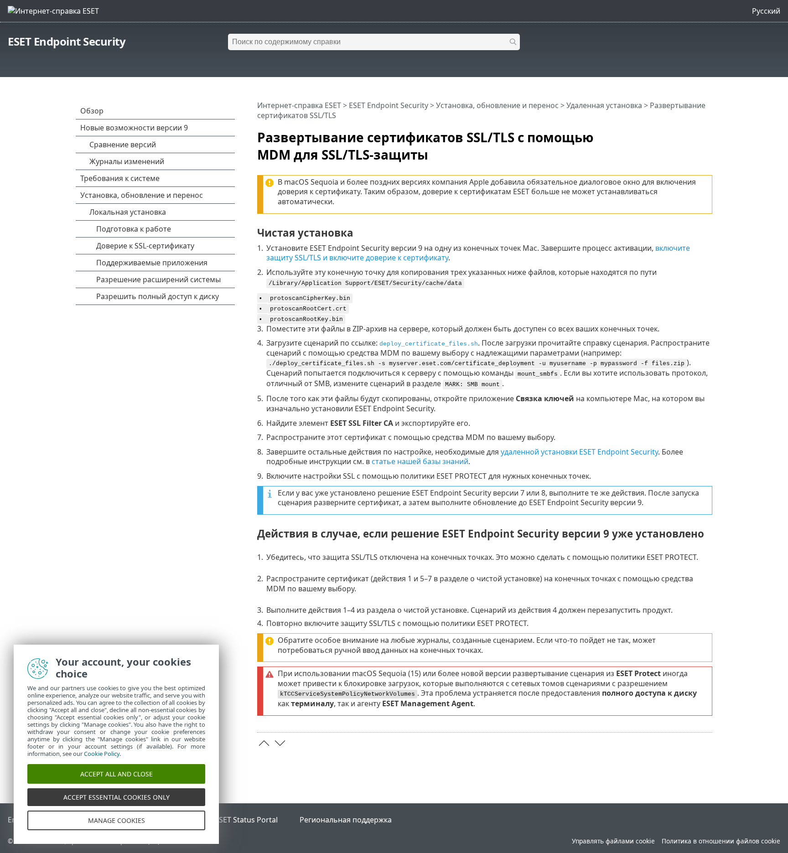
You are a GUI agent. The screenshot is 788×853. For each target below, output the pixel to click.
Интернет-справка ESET (299, 105)
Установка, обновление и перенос (497, 105)
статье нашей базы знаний (420, 461)
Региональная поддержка (346, 820)
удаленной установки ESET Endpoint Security (579, 452)
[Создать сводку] (707, 134)
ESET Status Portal (246, 820)
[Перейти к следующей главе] (280, 743)
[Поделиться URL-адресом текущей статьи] (680, 134)
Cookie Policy (101, 754)
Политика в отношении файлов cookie (721, 841)
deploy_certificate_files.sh (428, 344)
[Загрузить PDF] (694, 134)
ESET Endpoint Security (66, 41)
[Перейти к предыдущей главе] (264, 743)
